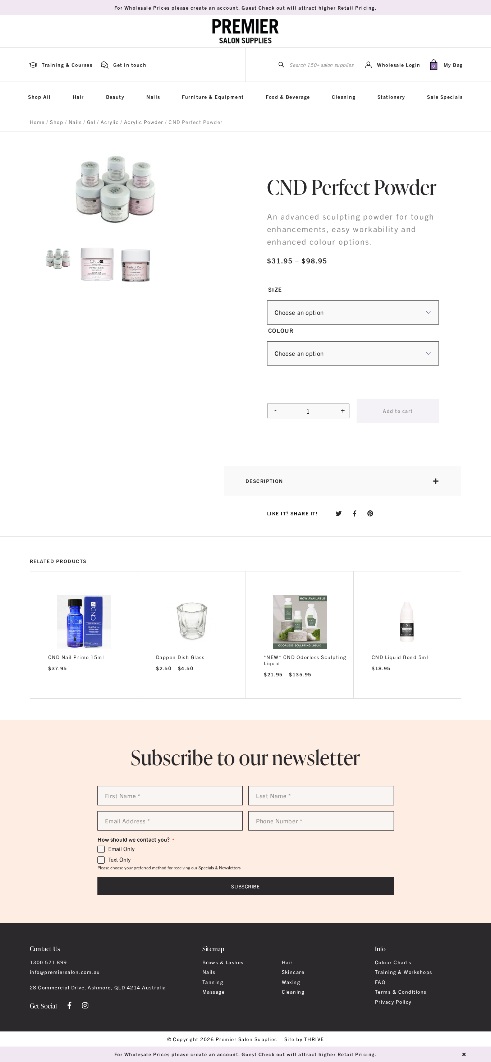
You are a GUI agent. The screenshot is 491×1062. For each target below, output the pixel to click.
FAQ (380, 982)
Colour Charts (393, 962)
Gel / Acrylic (103, 122)
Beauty (115, 96)
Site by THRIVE (304, 1039)
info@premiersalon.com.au (65, 972)
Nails (153, 96)
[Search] (281, 65)
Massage (213, 991)
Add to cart (398, 411)
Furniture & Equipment (213, 96)
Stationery (391, 96)
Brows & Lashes (223, 962)
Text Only (119, 859)
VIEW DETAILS (84, 689)
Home (37, 122)
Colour (281, 330)
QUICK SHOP (83, 619)
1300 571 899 (48, 962)
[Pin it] (370, 513)
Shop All (39, 96)
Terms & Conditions (401, 991)
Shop (56, 122)
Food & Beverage (288, 96)
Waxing (291, 982)
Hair (78, 96)
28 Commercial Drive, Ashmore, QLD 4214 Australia (98, 987)
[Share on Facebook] (355, 513)
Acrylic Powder (144, 122)
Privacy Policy (393, 1001)
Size (275, 289)
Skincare (293, 972)
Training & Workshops (403, 972)
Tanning (212, 982)
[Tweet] (339, 513)
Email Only (121, 849)
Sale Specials (445, 96)
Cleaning (343, 96)
